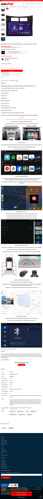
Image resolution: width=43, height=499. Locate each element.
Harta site (2, 445)
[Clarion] (4, 428)
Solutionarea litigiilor (4, 455)
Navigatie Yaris (29, 414)
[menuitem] (3, 10)
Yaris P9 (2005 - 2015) (24, 6)
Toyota (18, 6)
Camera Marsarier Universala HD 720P (11, 58)
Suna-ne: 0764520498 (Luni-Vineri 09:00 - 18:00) (10, 74)
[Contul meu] (33, 4)
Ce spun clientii (11, 80)
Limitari (6, 80)
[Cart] (38, 4)
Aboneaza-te (6, 477)
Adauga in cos (11, 70)
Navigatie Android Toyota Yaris (15, 414)
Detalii (16, 80)
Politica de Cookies (4, 443)
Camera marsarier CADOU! (6, 56)
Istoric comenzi (3, 463)
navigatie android (12, 411)
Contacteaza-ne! (4, 450)
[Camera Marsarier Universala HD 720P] (2, 59)
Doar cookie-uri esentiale (21, 494)
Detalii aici (25, 52)
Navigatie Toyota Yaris (22, 414)
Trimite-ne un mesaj (5, 75)
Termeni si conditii (4, 440)
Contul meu (3, 459)
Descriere (2, 80)
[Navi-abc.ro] (9, 3)
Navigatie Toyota (33, 411)
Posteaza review (21, 364)
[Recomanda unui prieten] (1, 78)
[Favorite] (27, 4)
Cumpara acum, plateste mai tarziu (14, 52)
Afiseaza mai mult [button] (14, 408)
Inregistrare (3, 461)
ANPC (2, 453)
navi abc (27, 411)
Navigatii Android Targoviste (21, 411)
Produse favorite (3, 464)
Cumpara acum (12, 68)
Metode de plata (3, 466)
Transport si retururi (4, 467)
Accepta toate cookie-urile (21, 492)
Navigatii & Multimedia (4, 6)
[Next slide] (3, 42)
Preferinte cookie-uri (21, 497)
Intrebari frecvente (4, 451)
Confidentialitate (4, 442)
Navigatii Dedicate (13, 6)
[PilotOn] (11, 428)
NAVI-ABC (12, 376)
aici (39, 251)
